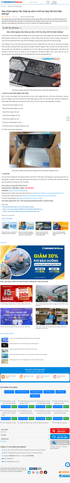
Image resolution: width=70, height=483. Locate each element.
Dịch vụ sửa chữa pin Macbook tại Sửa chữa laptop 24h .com (21, 211)
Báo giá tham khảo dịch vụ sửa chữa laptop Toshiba (18, 207)
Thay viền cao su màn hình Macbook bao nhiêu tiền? (9, 232)
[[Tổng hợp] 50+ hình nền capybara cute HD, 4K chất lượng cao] (4, 361)
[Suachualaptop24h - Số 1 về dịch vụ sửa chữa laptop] (15, 2)
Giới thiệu (4, 429)
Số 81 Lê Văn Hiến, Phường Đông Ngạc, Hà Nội (61, 402)
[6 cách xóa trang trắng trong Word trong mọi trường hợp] (4, 339)
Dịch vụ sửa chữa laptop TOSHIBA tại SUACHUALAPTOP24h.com (23, 209)
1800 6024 (61, 431)
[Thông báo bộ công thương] (64, 476)
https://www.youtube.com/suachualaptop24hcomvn (48, 193)
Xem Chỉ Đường (6, 406)
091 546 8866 (30, 455)
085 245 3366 (62, 437)
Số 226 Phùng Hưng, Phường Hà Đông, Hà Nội (27, 402)
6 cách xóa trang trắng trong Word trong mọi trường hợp (24, 338)
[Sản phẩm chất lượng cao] (64, 472)
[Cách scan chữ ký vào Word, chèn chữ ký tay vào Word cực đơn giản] (4, 356)
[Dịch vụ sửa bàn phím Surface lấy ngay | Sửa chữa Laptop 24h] (43, 226)
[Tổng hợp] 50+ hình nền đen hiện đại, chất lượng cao (24, 343)
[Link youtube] (41, 472)
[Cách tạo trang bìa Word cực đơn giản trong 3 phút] (4, 350)
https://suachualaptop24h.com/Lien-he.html (29, 198)
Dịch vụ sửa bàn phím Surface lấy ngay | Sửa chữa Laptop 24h (42, 233)
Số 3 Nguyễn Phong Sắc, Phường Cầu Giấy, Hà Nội (26, 412)
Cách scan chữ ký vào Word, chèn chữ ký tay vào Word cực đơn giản (28, 354)
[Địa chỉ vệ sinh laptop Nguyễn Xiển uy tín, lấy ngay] (60, 226)
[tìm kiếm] (30, 2)
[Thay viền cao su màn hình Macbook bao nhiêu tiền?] (9, 226)
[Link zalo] (37, 473)
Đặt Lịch (14, 406)
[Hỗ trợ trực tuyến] (67, 464)
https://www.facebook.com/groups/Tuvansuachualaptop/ (39, 195)
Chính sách (5, 439)
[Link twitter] (29, 472)
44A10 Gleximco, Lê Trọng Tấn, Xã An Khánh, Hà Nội (43, 402)
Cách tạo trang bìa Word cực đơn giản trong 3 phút (23, 349)
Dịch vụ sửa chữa (9, 215)
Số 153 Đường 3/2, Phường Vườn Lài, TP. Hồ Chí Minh (44, 412)
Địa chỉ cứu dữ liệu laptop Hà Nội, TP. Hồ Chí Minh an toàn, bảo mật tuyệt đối (26, 233)
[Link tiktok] (46, 472)
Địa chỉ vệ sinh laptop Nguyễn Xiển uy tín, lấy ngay (59, 233)
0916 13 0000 (62, 443)
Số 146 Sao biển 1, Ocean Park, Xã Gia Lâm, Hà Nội (8, 402)
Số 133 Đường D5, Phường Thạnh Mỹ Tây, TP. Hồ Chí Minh (9, 413)
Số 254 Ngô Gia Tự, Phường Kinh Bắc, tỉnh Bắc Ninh (61, 412)
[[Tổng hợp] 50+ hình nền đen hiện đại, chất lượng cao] (4, 345)
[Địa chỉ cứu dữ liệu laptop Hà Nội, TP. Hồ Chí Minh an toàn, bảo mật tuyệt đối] (26, 226)
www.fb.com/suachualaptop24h (17, 190)
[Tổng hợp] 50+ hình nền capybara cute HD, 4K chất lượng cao (26, 359)
